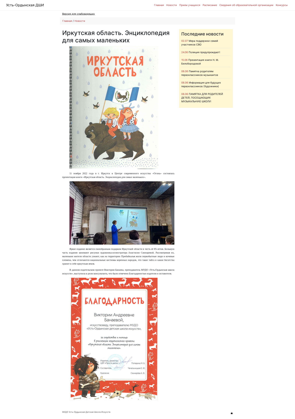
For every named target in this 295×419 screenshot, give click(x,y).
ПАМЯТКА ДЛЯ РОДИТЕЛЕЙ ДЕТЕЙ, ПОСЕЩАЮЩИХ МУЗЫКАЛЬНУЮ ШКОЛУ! (202, 97)
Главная (159, 5)
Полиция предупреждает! (204, 52)
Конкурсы (282, 5)
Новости (171, 5)
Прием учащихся (189, 5)
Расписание (210, 5)
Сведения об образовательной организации (246, 5)
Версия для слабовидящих (78, 13)
